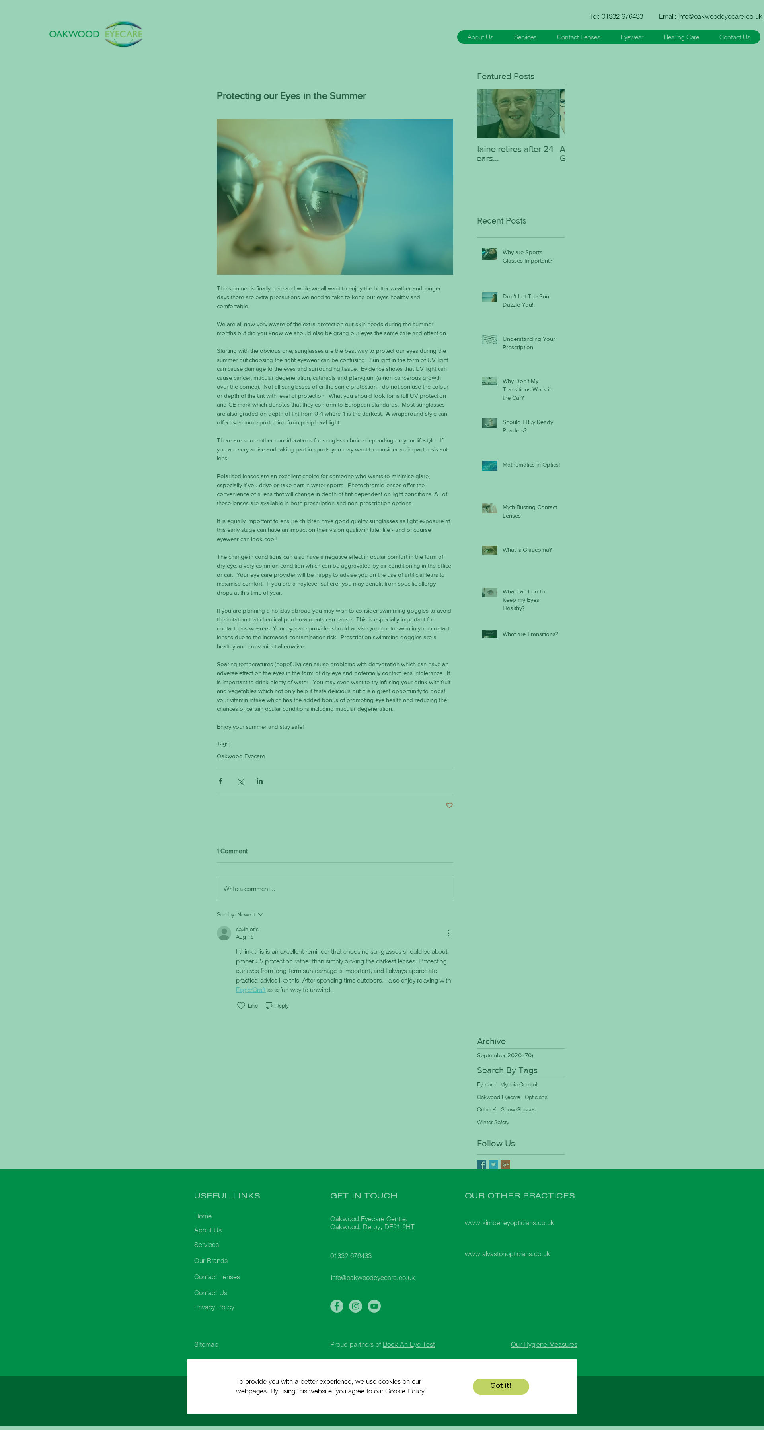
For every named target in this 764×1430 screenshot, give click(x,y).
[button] (501, 1387)
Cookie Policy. (406, 1391)
